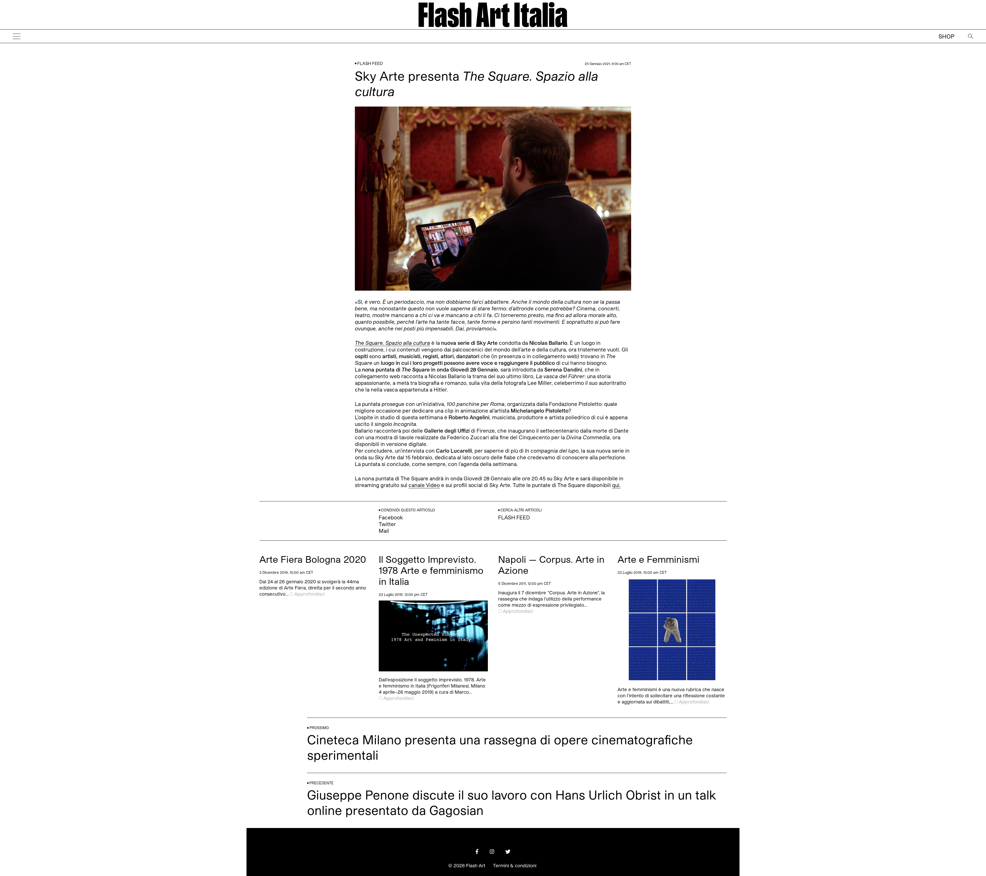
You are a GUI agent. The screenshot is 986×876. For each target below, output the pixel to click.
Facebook (391, 517)
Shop (946, 36)
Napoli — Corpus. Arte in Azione (551, 565)
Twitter (387, 524)
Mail (384, 531)
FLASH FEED (370, 63)
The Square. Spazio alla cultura (392, 343)
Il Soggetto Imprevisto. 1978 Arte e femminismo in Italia (431, 570)
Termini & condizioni (514, 865)
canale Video (424, 485)
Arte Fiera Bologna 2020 (312, 559)
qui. (616, 485)
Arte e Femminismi (658, 559)
